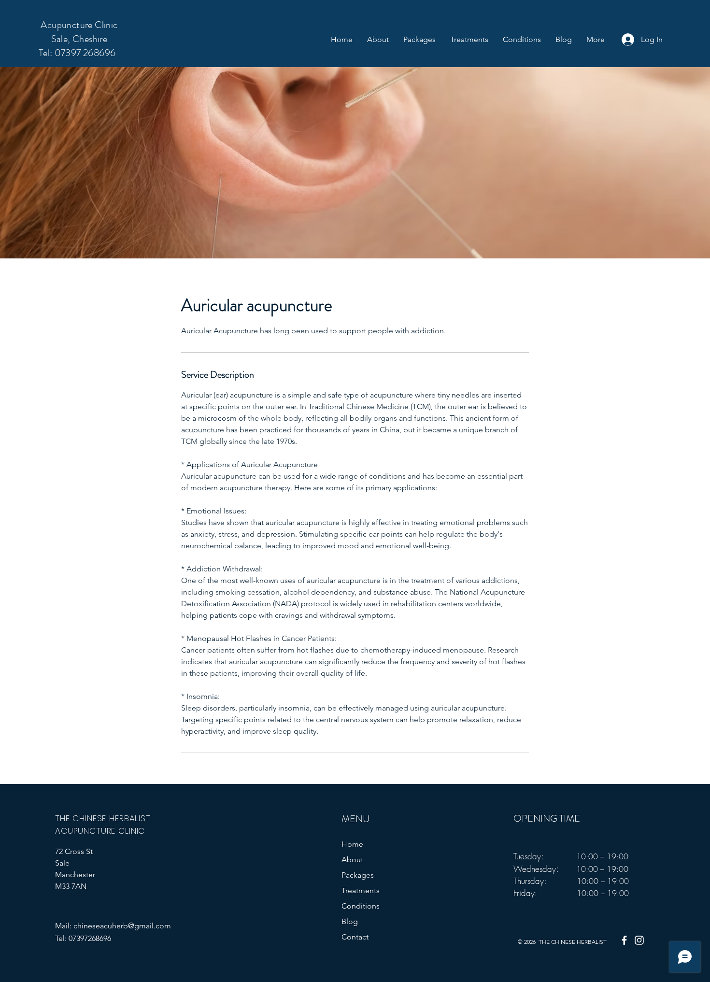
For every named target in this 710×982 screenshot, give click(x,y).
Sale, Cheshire (79, 39)
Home (352, 844)
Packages (357, 875)
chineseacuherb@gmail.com (122, 925)
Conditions (360, 906)
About (352, 859)
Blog (349, 921)
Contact (355, 936)
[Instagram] (639, 940)
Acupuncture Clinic (79, 25)
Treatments (360, 890)
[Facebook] (624, 940)
